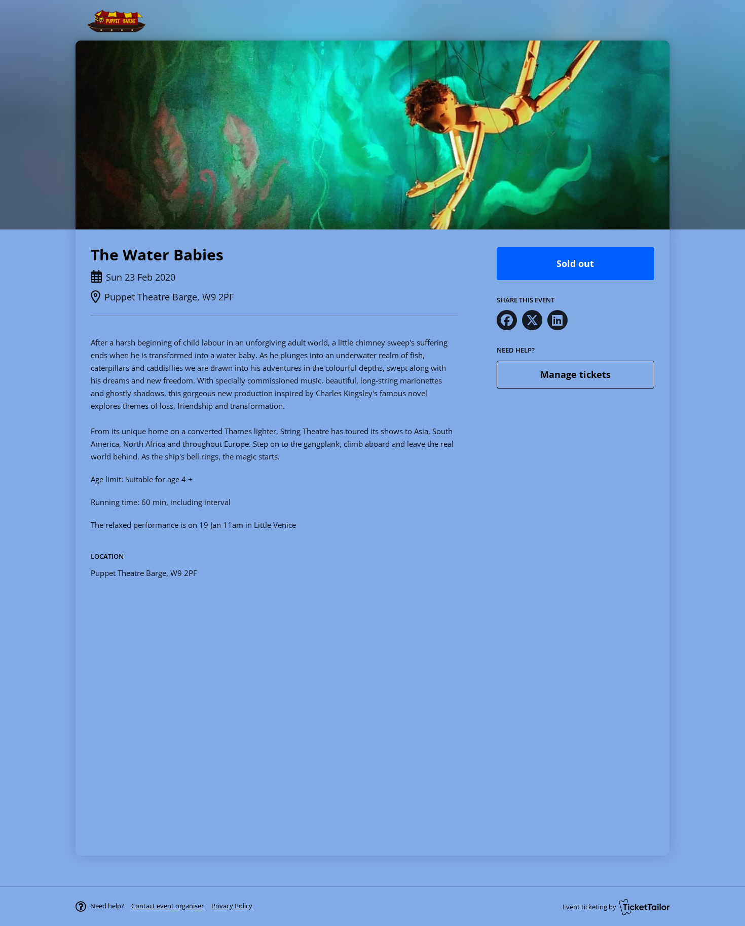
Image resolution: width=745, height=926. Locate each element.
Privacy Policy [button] (231, 905)
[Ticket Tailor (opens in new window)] (644, 906)
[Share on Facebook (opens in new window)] (507, 320)
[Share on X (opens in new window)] (532, 320)
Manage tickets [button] (575, 374)
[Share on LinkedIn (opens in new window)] (557, 320)
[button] (167, 905)
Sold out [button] (575, 263)
